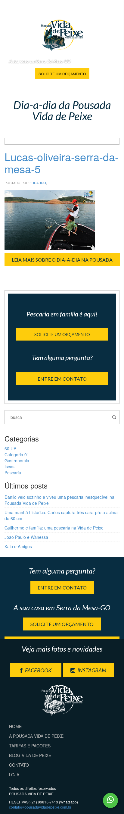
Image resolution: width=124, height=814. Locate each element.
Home (15, 726)
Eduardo (37, 182)
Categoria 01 (17, 454)
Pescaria (13, 473)
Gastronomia (17, 460)
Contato (19, 765)
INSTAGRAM (91, 670)
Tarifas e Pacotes (30, 746)
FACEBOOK (37, 670)
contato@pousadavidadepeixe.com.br (40, 806)
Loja (14, 775)
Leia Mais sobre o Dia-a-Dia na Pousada (62, 259)
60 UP (10, 448)
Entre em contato (62, 379)
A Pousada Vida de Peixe (36, 736)
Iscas (9, 467)
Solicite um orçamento (62, 73)
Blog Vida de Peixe (30, 755)
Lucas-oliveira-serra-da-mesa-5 (62, 162)
